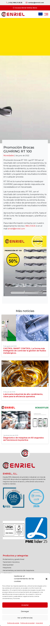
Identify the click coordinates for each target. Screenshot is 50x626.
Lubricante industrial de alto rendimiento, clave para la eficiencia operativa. (23, 395)
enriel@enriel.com (16, 229)
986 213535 (30, 226)
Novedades (8, 155)
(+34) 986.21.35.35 (15, 2)
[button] (46, 578)
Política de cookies (13, 623)
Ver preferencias (25, 618)
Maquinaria (7, 567)
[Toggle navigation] (46, 15)
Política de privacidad (27, 623)
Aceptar (25, 605)
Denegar (25, 611)
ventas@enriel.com (36, 2)
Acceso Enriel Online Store (26, 8)
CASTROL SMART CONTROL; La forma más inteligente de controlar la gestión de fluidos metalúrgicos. (24, 350)
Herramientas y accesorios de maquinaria (18, 570)
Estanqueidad (8, 565)
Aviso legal (39, 623)
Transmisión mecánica (11, 562)
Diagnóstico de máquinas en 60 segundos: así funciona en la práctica (23, 439)
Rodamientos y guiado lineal (13, 559)
